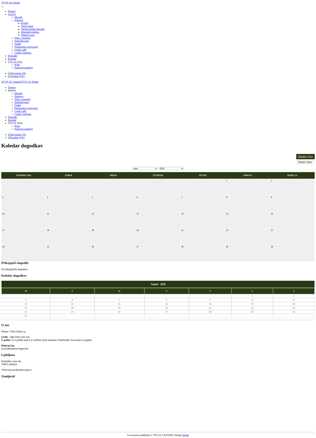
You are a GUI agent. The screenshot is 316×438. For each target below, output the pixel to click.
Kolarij (24, 23)
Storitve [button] (12, 90)
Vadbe (17, 44)
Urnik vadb (20, 49)
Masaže (18, 17)
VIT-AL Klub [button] (15, 123)
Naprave (18, 20)
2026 (163, 284)
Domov (12, 11)
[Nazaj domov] (10, 2)
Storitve (12, 14)
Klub (17, 64)
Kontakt (12, 58)
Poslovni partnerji (23, 67)
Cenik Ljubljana (22, 52)
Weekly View (305, 161)
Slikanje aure (28, 35)
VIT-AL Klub (15, 61)
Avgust (155, 284)
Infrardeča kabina (30, 32)
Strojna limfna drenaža (32, 29)
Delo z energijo (22, 38)
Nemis (185, 435)
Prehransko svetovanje (26, 46)
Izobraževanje (21, 41)
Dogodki (12, 55)
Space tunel (27, 26)
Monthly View (305, 156)
